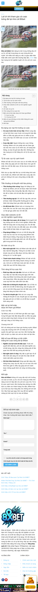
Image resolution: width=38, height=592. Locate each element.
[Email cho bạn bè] (20, 399)
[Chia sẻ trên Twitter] (17, 399)
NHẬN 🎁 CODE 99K (30, 586)
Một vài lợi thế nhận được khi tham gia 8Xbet (17, 113)
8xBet (32, 58)
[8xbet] (19, 3)
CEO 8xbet (26, 574)
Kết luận (6, 123)
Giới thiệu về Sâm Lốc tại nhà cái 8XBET (14, 489)
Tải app (6, 574)
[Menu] (2, 3)
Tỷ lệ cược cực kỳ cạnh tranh (12, 100)
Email (6, 441)
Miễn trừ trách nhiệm (29, 567)
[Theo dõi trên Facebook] (3, 579)
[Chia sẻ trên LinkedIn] (27, 399)
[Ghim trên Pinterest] (23, 399)
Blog (2, 14)
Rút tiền (6, 571)
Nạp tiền (6, 567)
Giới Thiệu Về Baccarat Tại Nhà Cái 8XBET (15, 477)
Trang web (7, 449)
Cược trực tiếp (10, 115)
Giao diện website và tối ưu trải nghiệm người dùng (18, 105)
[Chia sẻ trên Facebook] (14, 399)
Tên (5, 433)
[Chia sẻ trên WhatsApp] (11, 399)
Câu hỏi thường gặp (29, 571)
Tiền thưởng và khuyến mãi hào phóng (15, 102)
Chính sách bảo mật (29, 560)
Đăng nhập (7, 564)
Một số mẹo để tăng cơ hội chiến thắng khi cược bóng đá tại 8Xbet (18, 120)
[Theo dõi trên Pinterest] (6, 579)
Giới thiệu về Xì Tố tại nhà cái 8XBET (13, 492)
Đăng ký (6, 560)
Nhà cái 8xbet (6, 530)
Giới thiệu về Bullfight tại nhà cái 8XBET (14, 486)
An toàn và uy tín (9, 109)
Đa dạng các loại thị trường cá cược (14, 98)
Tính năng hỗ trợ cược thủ (12, 111)
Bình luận (7, 418)
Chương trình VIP (11, 117)
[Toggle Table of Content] (33, 95)
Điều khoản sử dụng (29, 564)
